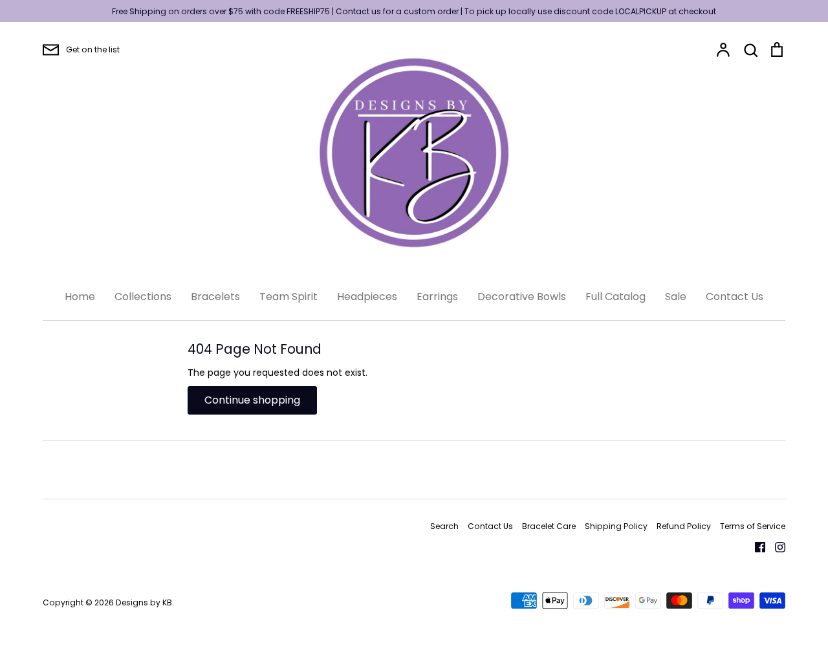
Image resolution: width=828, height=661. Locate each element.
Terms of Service (752, 526)
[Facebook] (755, 546)
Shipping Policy (616, 526)
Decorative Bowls (521, 296)
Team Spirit (288, 296)
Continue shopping (252, 400)
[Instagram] (775, 546)
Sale (675, 296)
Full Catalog (615, 296)
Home (80, 296)
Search (444, 526)
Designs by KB (144, 602)
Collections (142, 296)
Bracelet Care (549, 526)
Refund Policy (684, 526)
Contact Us (734, 296)
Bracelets (215, 296)
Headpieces (367, 296)
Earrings (437, 296)
